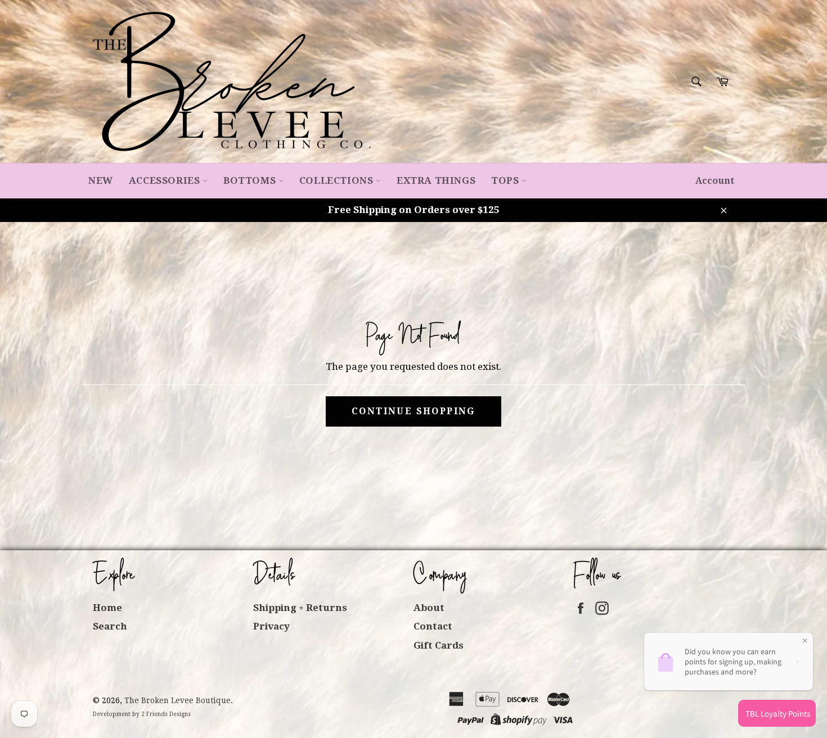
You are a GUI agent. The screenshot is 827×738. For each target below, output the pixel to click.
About (429, 607)
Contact (433, 626)
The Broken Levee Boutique (177, 700)
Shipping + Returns (300, 607)
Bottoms (250, 180)
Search (110, 626)
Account (714, 180)
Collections (337, 180)
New (100, 180)
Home (107, 607)
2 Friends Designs (166, 714)
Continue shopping (413, 411)
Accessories (166, 180)
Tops (506, 180)
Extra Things (436, 180)
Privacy (271, 626)
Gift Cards (439, 645)
